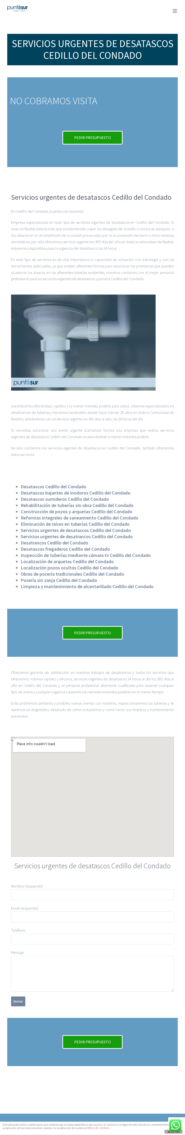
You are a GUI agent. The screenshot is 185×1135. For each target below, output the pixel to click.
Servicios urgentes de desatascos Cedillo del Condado (76, 530)
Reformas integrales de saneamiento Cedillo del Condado (79, 518)
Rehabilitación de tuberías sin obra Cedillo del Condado (77, 505)
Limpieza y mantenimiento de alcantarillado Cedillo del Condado (87, 586)
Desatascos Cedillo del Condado (53, 486)
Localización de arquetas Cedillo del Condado (67, 561)
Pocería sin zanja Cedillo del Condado (59, 580)
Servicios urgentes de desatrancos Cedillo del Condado (77, 536)
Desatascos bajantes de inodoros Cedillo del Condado (75, 493)
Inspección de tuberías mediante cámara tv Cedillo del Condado (86, 555)
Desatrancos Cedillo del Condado (54, 543)
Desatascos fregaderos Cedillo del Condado (65, 549)
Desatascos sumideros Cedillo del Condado (65, 499)
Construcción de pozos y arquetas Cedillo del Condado (76, 511)
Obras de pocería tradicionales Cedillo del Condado (72, 574)
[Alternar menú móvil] (175, 10)
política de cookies (97, 1128)
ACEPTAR (174, 1131)
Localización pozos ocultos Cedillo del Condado (69, 568)
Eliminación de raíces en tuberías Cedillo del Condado (75, 524)
